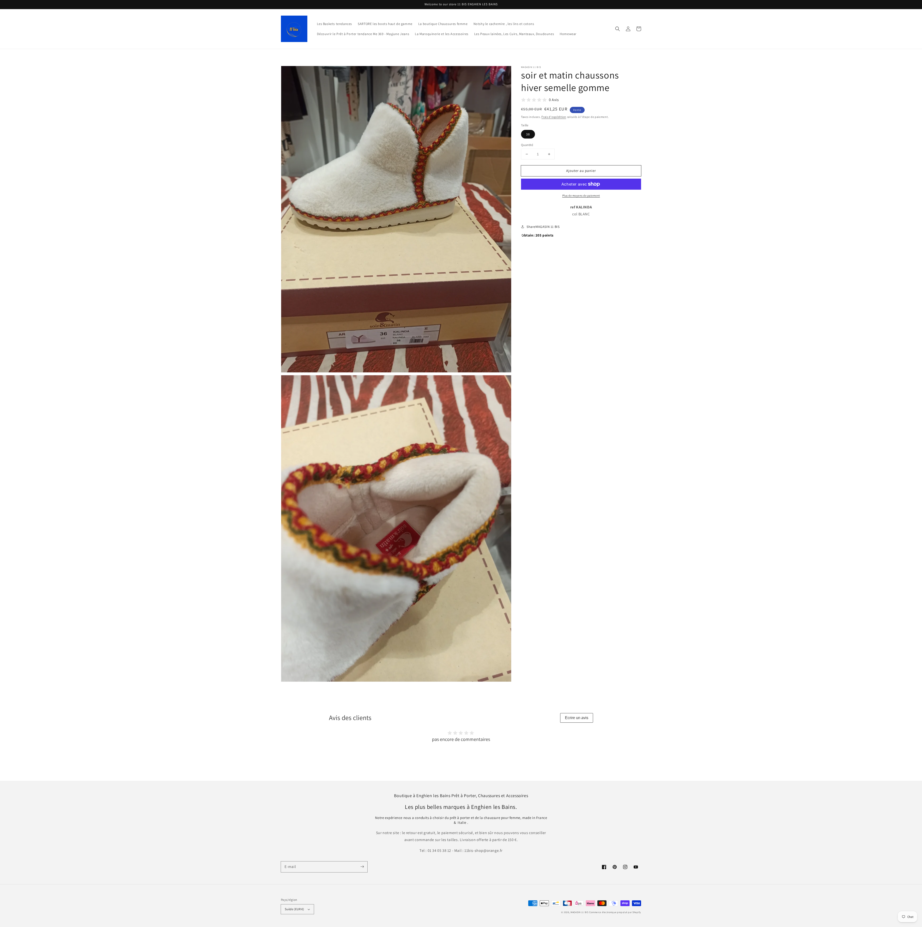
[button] (617, 29)
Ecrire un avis (576, 718)
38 (528, 134)
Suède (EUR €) (294, 909)
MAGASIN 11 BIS (579, 912)
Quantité (527, 145)
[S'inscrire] (362, 866)
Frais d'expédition (553, 117)
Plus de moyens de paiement (581, 195)
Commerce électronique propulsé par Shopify (615, 912)
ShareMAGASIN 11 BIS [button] (543, 226)
